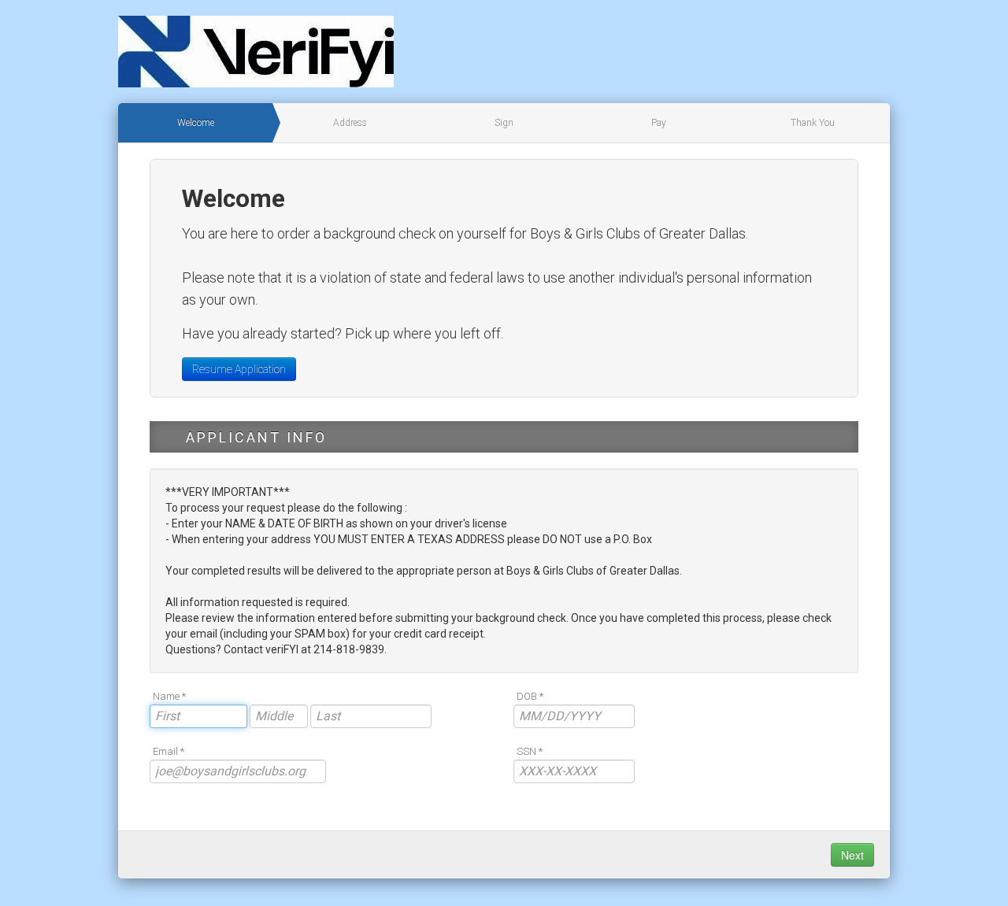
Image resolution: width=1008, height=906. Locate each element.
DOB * (530, 696)
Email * (168, 751)
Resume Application (239, 369)
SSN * (530, 751)
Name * (169, 696)
